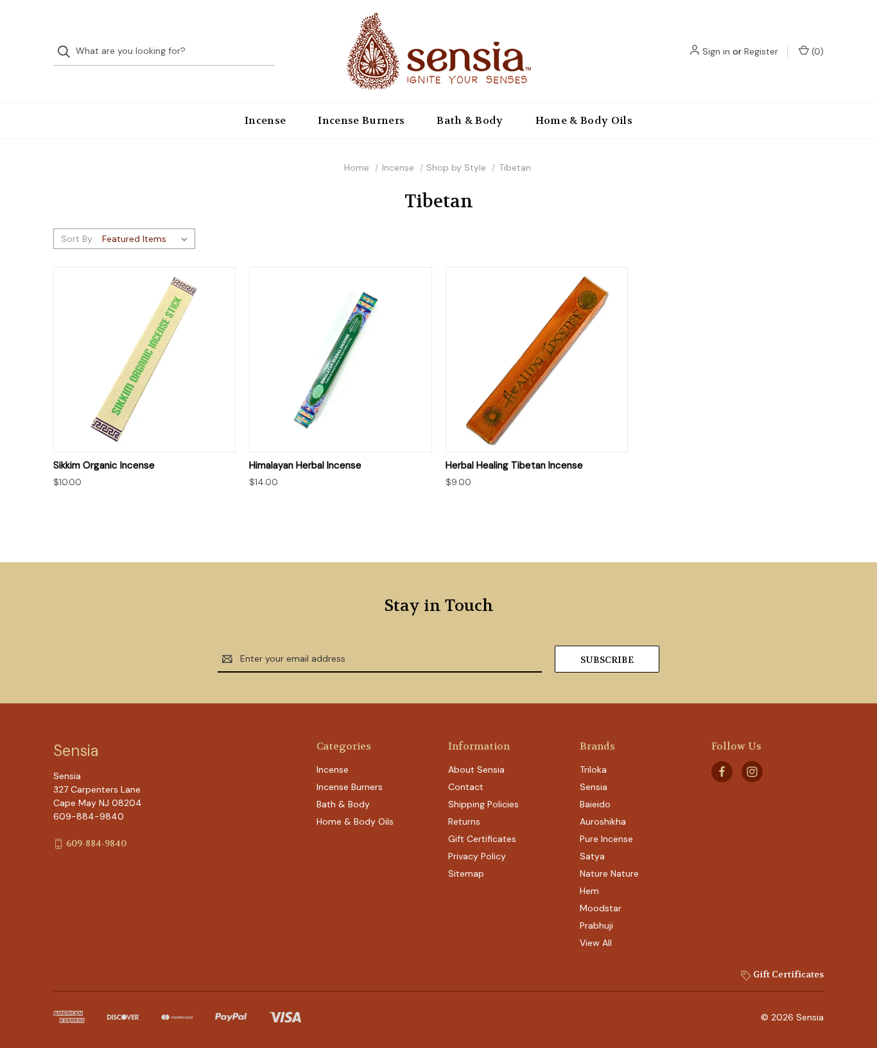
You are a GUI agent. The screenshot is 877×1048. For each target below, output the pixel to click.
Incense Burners (361, 120)
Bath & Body (470, 120)
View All (596, 943)
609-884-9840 (96, 843)
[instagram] (752, 771)
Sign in (716, 51)
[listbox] (147, 238)
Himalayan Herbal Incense (305, 466)
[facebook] (721, 771)
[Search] (67, 51)
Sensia (593, 787)
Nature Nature (609, 873)
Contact (465, 787)
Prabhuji (596, 925)
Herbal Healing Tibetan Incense (514, 466)
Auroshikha (603, 821)
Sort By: (77, 239)
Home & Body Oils (583, 120)
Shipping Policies (483, 804)
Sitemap (466, 873)
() (816, 51)
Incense (265, 120)
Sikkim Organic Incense (104, 466)
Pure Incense (606, 839)
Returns (464, 821)
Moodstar (600, 908)
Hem (589, 891)
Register (761, 51)
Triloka (593, 769)
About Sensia (476, 769)
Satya (592, 856)
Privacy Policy (477, 856)
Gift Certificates (482, 839)
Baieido (595, 804)
